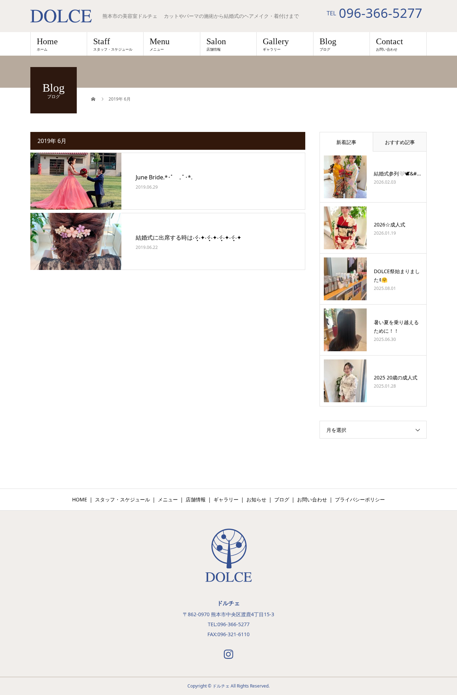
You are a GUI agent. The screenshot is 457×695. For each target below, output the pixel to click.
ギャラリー (226, 499)
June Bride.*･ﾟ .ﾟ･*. (164, 177)
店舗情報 (196, 499)
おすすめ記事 (400, 142)
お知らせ (256, 499)
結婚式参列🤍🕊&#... (397, 173)
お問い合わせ (312, 499)
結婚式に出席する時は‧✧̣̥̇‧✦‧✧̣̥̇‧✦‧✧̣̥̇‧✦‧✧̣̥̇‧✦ (188, 237)
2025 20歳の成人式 (395, 377)
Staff (112, 44)
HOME (79, 499)
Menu (160, 44)
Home (47, 44)
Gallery (276, 44)
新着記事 (346, 142)
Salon (216, 44)
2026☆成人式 (389, 224)
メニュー (168, 499)
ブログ (281, 499)
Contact (389, 44)
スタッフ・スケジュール (122, 499)
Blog (328, 44)
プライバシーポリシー (360, 499)
